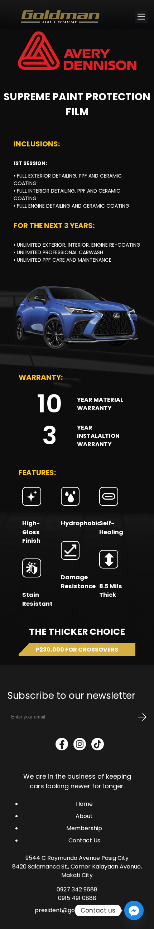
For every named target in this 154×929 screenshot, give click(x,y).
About (84, 816)
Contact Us (84, 840)
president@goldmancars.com (77, 910)
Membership (84, 828)
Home (84, 804)
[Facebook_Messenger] (134, 910)
